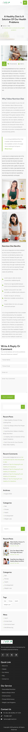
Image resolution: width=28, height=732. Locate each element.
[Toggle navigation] (25, 3)
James (5, 469)
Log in (6, 618)
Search (23, 407)
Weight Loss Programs (8, 702)
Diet (9, 26)
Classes (4, 669)
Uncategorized (8, 515)
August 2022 (8, 493)
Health (6, 512)
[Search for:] (14, 529)
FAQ (3, 675)
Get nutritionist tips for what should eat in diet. (13, 460)
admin (5, 464)
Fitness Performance (8, 699)
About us (5, 665)
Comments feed (9, 624)
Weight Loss (8, 519)
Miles (4, 479)
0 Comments (13, 64)
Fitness (6, 509)
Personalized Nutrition (8, 689)
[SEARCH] (23, 529)
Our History (5, 672)
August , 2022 (14, 545)
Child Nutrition (6, 696)
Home (4, 26)
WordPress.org (8, 627)
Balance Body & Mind (8, 692)
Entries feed (8, 621)
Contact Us (5, 679)
